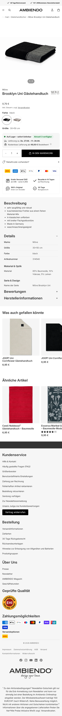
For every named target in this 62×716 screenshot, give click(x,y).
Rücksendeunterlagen (12, 543)
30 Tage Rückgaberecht (13, 538)
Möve (5, 89)
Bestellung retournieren (13, 491)
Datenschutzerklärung (23, 649)
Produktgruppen (10, 553)
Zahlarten (6, 533)
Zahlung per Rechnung (13, 481)
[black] (6, 120)
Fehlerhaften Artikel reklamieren (17, 486)
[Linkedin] (36, 660)
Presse (5, 569)
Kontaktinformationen (11, 653)
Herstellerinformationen (23, 298)
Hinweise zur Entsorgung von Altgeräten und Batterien (27, 548)
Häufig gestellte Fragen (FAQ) (16, 466)
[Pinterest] (41, 660)
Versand (43, 649)
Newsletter (7, 574)
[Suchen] (9, 10)
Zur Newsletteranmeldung (14, 501)
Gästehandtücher (18, 17)
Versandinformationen (12, 529)
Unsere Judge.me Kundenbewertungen (20, 506)
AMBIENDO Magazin (12, 579)
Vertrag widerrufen (15, 512)
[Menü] (3, 10)
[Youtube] (31, 660)
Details (9, 236)
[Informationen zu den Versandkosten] (51, 144)
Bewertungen (15, 291)
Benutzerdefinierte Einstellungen (17, 476)
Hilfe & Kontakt (9, 461)
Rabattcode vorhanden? (17, 162)
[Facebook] (21, 660)
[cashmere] (17, 120)
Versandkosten (24, 107)
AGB (36, 649)
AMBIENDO (34, 643)
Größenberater (9, 471)
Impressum (6, 649)
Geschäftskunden (10, 583)
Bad (7, 17)
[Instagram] (26, 660)
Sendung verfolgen (11, 496)
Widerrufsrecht (28, 653)
